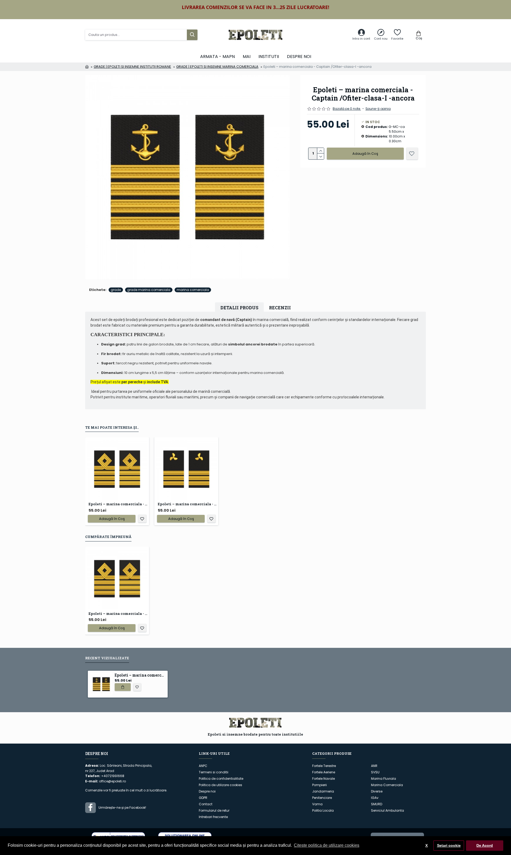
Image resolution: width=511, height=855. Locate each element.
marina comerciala (193, 289)
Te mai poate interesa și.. (112, 427)
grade (116, 289)
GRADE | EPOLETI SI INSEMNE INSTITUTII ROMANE (132, 66)
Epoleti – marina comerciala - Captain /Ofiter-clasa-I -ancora (140, 675)
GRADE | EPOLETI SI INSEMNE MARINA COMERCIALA (217, 66)
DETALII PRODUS (239, 307)
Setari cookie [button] (449, 845)
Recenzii (280, 307)
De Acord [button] (484, 845)
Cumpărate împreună (108, 537)
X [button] (426, 845)
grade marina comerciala (148, 289)
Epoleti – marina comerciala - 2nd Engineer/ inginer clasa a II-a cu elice (187, 504)
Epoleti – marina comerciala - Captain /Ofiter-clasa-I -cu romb (118, 504)
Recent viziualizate (107, 658)
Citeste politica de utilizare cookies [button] (326, 845)
